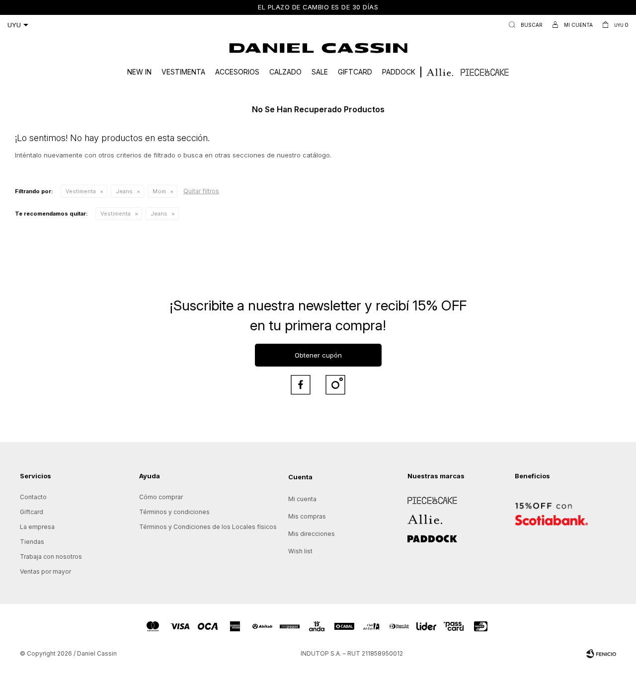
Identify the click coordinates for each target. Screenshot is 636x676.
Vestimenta (183, 72)
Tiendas (32, 541)
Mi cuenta (302, 499)
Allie (413, 516)
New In (139, 72)
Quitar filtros (201, 191)
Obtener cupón (318, 355)
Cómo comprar (161, 497)
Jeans (124, 191)
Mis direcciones (311, 533)
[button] (523, 25)
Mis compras (307, 516)
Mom (159, 191)
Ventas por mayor (45, 571)
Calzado (285, 72)
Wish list (300, 551)
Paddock (398, 72)
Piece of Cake (428, 497)
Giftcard (355, 72)
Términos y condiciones (174, 512)
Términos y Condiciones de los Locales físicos (208, 526)
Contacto (33, 497)
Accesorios (237, 72)
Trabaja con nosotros (51, 556)
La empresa (37, 526)
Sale (320, 72)
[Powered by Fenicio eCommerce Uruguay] (601, 653)
